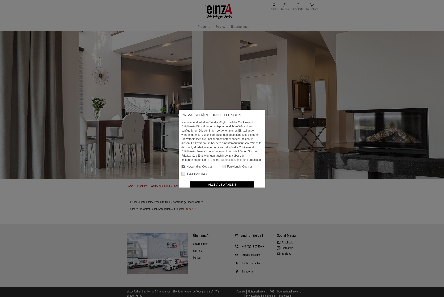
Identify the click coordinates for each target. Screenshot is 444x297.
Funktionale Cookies (240, 166)
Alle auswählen (222, 184)
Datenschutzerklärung (234, 159)
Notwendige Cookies (199, 166)
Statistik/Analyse (197, 173)
